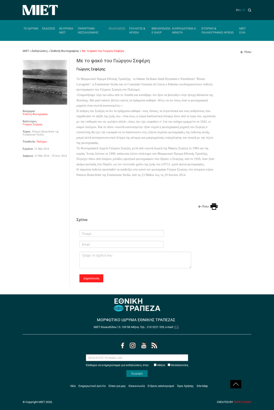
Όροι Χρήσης (185, 386)
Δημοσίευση (91, 278)
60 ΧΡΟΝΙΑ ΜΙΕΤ (66, 30)
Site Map (202, 386)
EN (237, 10)
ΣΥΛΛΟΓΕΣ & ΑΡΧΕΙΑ (137, 30)
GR (243, 10)
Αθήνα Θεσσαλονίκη (172, 365)
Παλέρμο (42, 141)
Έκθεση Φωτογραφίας (65, 51)
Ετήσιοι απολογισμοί (161, 386)
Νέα (73, 386)
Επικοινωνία (137, 386)
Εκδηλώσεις (40, 51)
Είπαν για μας (117, 386)
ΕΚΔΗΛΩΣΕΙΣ (117, 28)
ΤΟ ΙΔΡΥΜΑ (30, 28)
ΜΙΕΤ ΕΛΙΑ (242, 30)
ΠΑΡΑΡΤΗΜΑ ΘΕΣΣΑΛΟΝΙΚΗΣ (88, 30)
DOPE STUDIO (242, 402)
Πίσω (247, 52)
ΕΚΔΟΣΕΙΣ (48, 28)
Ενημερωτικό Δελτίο (92, 386)
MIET (26, 51)
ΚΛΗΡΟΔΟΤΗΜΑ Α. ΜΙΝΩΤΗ (184, 30)
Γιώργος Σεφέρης (33, 124)
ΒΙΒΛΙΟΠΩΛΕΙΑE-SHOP (161, 30)
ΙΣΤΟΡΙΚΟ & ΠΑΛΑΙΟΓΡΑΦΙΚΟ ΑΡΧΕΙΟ (217, 30)
